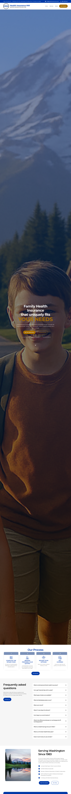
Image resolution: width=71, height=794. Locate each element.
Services (51, 6)
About (56, 6)
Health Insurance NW (20, 5)
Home (46, 6)
